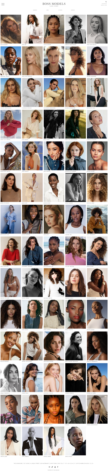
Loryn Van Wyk (5, 266)
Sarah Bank (25, 393)
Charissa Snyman (27, 108)
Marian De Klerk (5, 298)
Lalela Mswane (26, 234)
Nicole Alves (4, 329)
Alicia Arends (47, 44)
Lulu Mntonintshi (48, 266)
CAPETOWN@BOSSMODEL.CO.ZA (84, 463)
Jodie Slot (24, 203)
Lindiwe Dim (68, 234)
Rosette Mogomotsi (92, 361)
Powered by (53, 470)
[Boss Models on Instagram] (50, 467)
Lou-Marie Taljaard (27, 266)
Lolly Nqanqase (91, 234)
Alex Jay (24, 44)
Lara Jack (46, 234)
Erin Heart (47, 139)
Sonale (67, 425)
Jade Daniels (47, 171)
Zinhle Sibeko (47, 456)
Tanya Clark (4, 456)
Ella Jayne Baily (91, 108)
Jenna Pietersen (5, 203)
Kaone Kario (47, 203)
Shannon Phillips (48, 393)
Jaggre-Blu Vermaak (70, 171)
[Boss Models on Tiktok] (53, 467)
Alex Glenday (4, 44)
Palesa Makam (90, 329)
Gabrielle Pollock (91, 139)
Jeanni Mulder (91, 171)
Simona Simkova (69, 393)
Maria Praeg (90, 266)
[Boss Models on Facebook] (58, 467)
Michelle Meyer (48, 298)
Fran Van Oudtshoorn (71, 139)
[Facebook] (51, 177)
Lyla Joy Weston (69, 266)
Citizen (60, 10)
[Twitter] (49, 177)
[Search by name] (106, 1)
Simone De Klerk (91, 393)
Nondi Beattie (69, 329)
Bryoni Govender (91, 76)
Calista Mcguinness (6, 108)
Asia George (68, 76)
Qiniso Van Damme (27, 361)
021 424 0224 (69, 463)
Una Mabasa (25, 456)
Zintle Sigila (68, 456)
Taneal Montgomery (92, 425)
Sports (73, 10)
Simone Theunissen (6, 425)
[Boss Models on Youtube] (55, 467)
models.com (104, 5)
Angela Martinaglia (70, 44)
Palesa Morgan (5, 361)
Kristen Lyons (90, 203)
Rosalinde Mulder (48, 361)
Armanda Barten (48, 76)
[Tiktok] (6, 81)
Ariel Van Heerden (27, 76)
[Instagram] (4, 19)
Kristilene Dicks (5, 234)
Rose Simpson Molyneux (71, 361)
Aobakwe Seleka (5, 76)
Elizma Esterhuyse (70, 108)
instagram (104, 3)
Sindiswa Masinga (27, 425)
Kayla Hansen (69, 203)
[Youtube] (92, 304)
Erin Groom (25, 139)
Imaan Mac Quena (5, 171)
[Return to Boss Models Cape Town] (54, 4)
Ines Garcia (25, 171)
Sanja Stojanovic (5, 393)
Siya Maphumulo (48, 425)
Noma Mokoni (47, 329)
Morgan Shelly (69, 298)
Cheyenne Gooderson (49, 108)
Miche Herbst (25, 298)
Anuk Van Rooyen (91, 44)
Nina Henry (25, 329)
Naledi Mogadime (91, 298)
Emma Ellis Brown (5, 139)
